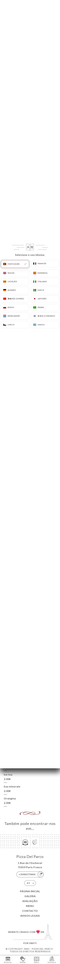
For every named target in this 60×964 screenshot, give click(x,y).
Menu (30, 905)
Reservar (8, 962)
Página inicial (30, 891)
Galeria (30, 896)
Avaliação (30, 900)
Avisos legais (30, 915)
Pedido (23, 962)
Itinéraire (52, 962)
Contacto (30, 910)
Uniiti (33, 943)
